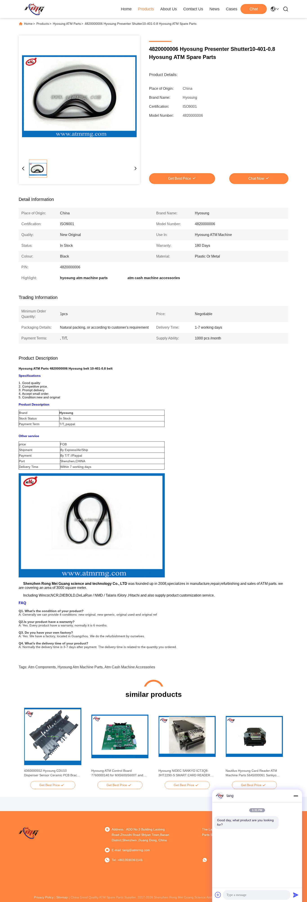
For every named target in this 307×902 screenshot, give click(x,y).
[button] (30, 744)
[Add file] (218, 895)
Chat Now (256, 178)
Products (146, 9)
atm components (42, 667)
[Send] (295, 895)
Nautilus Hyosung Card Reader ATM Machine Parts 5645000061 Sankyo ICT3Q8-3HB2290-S (251, 773)
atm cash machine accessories (130, 667)
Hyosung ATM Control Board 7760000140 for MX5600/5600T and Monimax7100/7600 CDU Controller (117, 773)
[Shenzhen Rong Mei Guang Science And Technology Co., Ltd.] (34, 9)
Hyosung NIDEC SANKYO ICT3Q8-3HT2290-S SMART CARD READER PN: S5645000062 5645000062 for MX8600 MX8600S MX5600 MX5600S (185, 773)
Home (126, 9)
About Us (168, 9)
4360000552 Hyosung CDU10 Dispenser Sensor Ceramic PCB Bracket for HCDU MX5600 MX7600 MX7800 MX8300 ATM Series (52, 773)
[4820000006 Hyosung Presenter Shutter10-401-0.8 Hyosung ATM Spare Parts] (79, 96)
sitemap (62, 897)
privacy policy (43, 897)
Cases (231, 9)
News (214, 9)
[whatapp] (208, 860)
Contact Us (193, 9)
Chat (253, 9)
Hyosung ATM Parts (67, 23)
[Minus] (295, 796)
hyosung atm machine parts (80, 667)
